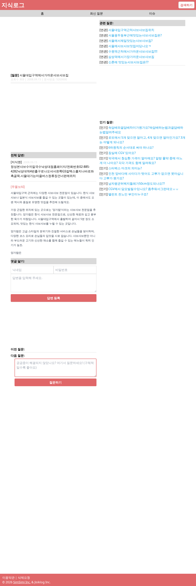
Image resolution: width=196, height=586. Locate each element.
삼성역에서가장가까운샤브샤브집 (131, 57)
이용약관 (8, 577)
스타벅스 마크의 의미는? (125, 168)
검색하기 (186, 5)
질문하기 (55, 382)
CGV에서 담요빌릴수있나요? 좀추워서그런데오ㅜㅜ (143, 189)
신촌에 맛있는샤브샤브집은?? (128, 62)
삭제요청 (24, 577)
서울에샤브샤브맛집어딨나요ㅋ (129, 46)
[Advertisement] (53, 45)
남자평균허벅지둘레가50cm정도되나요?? (136, 183)
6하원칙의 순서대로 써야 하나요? (131, 147)
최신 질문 (96, 13)
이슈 (152, 13)
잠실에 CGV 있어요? (122, 153)
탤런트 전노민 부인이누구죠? (128, 194)
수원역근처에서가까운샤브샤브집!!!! (132, 51)
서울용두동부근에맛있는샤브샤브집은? (135, 35)
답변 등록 (53, 298)
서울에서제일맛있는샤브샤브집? (130, 41)
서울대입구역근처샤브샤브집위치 (131, 30)
